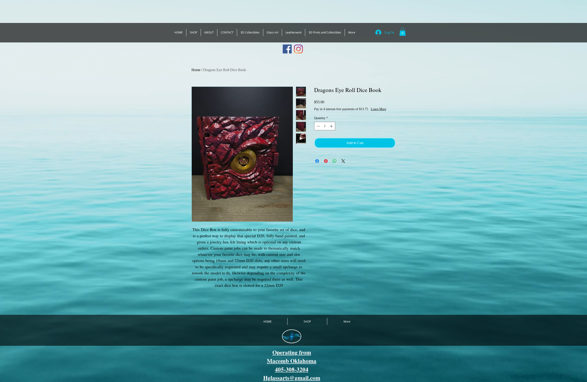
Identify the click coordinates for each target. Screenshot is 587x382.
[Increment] (332, 131)
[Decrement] (318, 131)
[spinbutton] (325, 131)
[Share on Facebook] (317, 165)
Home (195, 70)
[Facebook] (287, 49)
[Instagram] (298, 49)
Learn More (349, 113)
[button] (402, 32)
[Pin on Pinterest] (326, 165)
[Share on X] (343, 165)
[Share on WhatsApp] (334, 165)
